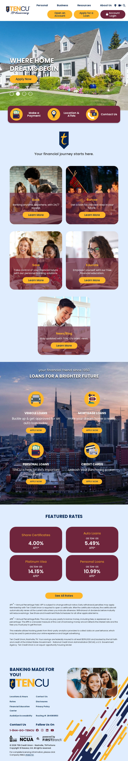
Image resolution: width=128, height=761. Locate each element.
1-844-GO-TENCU (22, 730)
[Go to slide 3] (24, 94)
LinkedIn (47, 730)
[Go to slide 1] (12, 94)
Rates (13, 701)
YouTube (52, 730)
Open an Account (59, 14)
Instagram (42, 730)
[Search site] (124, 5)
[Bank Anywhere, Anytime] (38, 738)
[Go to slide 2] (18, 94)
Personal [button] (42, 5)
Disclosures (41, 701)
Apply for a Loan (86, 14)
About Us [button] (106, 5)
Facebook (37, 730)
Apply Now (24, 79)
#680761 (29, 755)
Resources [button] (84, 5)
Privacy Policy (43, 706)
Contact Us (41, 696)
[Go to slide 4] (30, 94)
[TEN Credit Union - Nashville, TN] (18, 10)
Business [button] (62, 5)
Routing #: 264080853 (47, 715)
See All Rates (64, 596)
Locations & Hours (19, 696)
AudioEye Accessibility (21, 715)
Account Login (114, 14)
